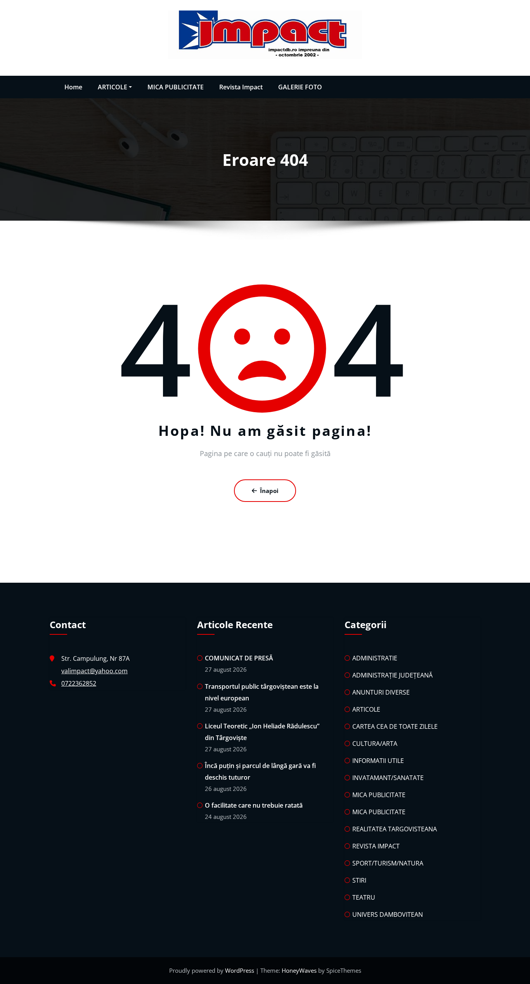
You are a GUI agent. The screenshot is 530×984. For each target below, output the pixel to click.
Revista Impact (241, 87)
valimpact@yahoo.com (94, 671)
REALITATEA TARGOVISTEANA (394, 829)
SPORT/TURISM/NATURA (387, 863)
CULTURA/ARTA (374, 743)
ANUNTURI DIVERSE (381, 692)
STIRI (359, 880)
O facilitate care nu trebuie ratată (254, 805)
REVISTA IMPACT (376, 846)
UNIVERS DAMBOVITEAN (387, 914)
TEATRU (363, 897)
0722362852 (78, 683)
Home (73, 87)
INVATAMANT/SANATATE (388, 777)
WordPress (240, 970)
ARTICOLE (112, 87)
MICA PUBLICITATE (175, 87)
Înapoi (269, 491)
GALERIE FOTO (300, 87)
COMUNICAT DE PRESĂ (240, 658)
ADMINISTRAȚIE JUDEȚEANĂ (392, 675)
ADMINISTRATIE (374, 658)
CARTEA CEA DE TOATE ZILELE (395, 726)
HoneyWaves (299, 970)
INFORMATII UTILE (378, 760)
